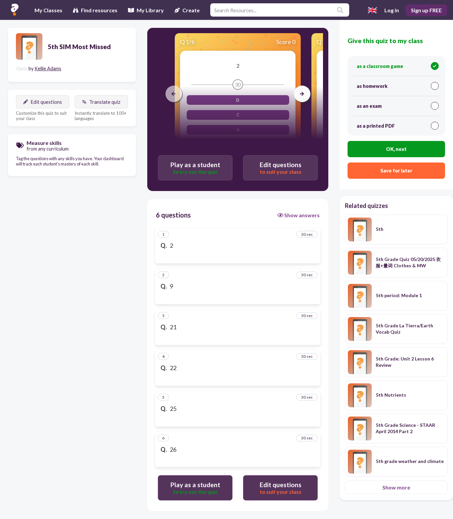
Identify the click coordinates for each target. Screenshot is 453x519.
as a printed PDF (376, 126)
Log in (391, 10)
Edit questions (46, 102)
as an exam (369, 106)
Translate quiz (104, 102)
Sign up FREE (426, 10)
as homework (372, 86)
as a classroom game (380, 66)
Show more (396, 487)
